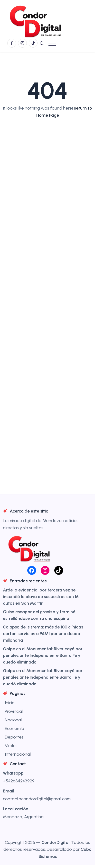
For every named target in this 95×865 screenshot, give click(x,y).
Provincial (14, 711)
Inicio (10, 702)
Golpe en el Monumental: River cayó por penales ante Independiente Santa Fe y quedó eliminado (43, 655)
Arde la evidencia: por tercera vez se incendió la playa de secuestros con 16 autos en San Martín (40, 596)
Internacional (18, 754)
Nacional (13, 720)
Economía (14, 728)
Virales (11, 745)
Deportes (14, 737)
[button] (42, 43)
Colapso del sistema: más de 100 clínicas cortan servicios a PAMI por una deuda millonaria (43, 633)
